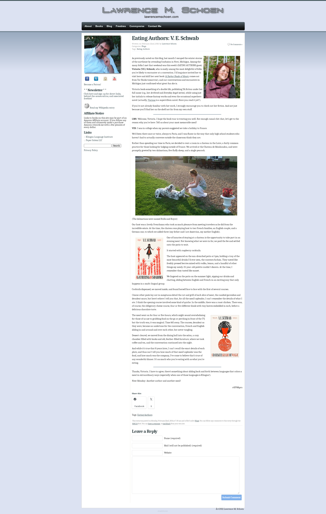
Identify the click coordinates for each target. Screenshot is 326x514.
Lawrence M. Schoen (163, 11)
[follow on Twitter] (96, 80)
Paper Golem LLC (94, 140)
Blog (109, 26)
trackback (166, 424)
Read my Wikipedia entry (102, 107)
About (88, 26)
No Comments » (236, 44)
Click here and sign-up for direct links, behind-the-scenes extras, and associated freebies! (104, 96)
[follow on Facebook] (87, 80)
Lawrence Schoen (169, 44)
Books (99, 26)
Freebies (121, 26)
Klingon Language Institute (99, 137)
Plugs (144, 46)
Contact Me (154, 26)
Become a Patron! (92, 84)
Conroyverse (137, 26)
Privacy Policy (91, 150)
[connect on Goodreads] (105, 80)
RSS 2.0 (135, 424)
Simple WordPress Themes (163, 511)
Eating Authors (143, 49)
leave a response (154, 424)
